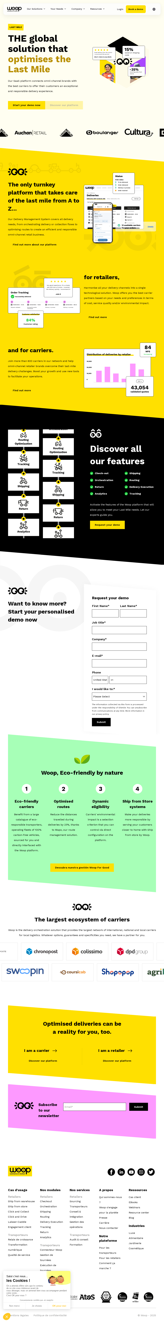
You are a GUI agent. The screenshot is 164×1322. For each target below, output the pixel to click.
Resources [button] (96, 9)
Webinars (134, 1207)
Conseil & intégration (76, 1214)
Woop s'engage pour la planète (108, 1210)
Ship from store (17, 1206)
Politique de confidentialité (50, 1315)
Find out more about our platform (34, 244)
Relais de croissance (20, 1239)
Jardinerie (135, 1243)
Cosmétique (136, 1248)
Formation (76, 1244)
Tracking (45, 1227)
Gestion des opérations (77, 1224)
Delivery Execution (51, 1221)
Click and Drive (17, 1216)
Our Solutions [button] (34, 9)
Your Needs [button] (57, 9)
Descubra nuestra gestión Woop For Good (82, 867)
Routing (44, 1216)
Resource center (139, 1212)
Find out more (98, 317)
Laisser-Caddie (17, 1221)
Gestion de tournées (46, 1257)
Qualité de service (19, 1254)
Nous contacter (108, 1227)
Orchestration (48, 1206)
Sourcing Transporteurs (78, 1204)
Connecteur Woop (51, 1249)
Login (120, 9)
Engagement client (19, 1227)
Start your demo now (26, 105)
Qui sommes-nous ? (110, 1200)
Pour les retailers (109, 1258)
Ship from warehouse (21, 1201)
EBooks (133, 1202)
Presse (103, 1217)
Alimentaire (136, 1238)
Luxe (132, 1232)
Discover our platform (43, 1060)
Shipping (45, 1211)
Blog (131, 1217)
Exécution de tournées (48, 1268)
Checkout (46, 1201)
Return (44, 1232)
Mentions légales (18, 1315)
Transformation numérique (17, 1247)
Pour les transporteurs (107, 1250)
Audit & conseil (79, 1239)
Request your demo (107, 524)
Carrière (104, 1222)
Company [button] (76, 9)
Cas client (135, 1197)
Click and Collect (18, 1211)
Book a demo (135, 9)
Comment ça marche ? (107, 1266)
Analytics (45, 1237)
